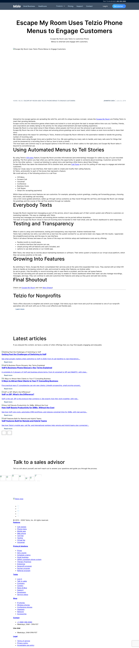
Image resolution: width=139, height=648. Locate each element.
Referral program (23, 571)
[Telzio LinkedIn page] (18, 506)
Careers (20, 586)
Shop (15, 598)
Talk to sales (22, 581)
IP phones (21, 603)
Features (59, 6)
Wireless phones (23, 605)
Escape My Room (103, 119)
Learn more (20, 309)
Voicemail (21, 542)
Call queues (21, 527)
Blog (21, 101)
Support (80, 6)
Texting (20, 538)
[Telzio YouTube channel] (18, 511)
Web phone (21, 533)
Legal (15, 636)
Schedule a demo (24, 555)
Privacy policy (22, 643)
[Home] (17, 6)
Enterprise (21, 564)
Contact (89, 6)
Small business (22, 557)
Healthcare (42, 6)
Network (20, 612)
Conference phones (24, 607)
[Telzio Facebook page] (18, 509)
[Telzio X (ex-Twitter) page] (18, 516)
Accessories (21, 614)
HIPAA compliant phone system (29, 559)
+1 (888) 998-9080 (24, 622)
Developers (21, 592)
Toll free (20, 536)
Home (15, 101)
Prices (19, 551)
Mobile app (21, 531)
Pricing (70, 6)
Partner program (23, 568)
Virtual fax (21, 540)
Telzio (15, 574)
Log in (105, 6)
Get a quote (21, 553)
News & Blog (22, 588)
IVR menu (29, 158)
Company (21, 583)
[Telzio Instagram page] (18, 514)
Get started (118, 6)
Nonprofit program (24, 566)
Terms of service (23, 641)
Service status (22, 594)
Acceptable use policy (25, 645)
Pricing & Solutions (20, 546)
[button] (4, 433)
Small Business (29, 6)
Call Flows (75, 164)
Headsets (20, 609)
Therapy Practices (24, 562)
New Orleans (47, 288)
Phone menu (22, 529)
